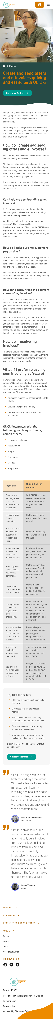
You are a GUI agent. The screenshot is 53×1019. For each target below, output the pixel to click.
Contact (6, 941)
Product (12, 66)
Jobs (5, 946)
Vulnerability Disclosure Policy (16, 1011)
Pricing (6, 936)
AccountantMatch (11, 951)
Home (4, 66)
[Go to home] (9, 5)
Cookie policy (9, 1006)
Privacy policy (9, 1001)
